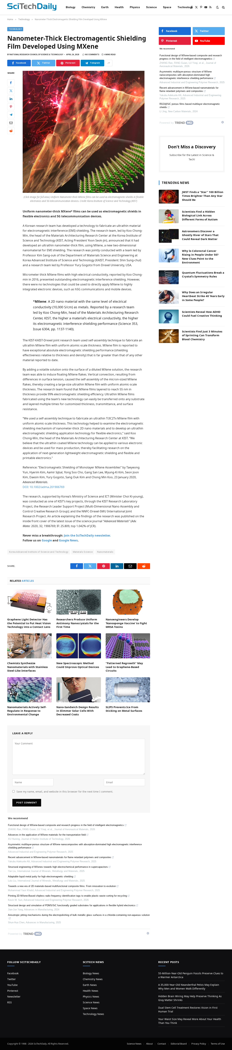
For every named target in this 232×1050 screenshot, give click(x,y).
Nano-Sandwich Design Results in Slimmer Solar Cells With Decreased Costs (77, 710)
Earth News (90, 985)
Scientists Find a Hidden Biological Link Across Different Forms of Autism (200, 215)
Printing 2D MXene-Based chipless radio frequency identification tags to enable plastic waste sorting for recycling (67, 895)
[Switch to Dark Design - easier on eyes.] (217, 7)
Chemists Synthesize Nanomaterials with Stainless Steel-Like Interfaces (27, 666)
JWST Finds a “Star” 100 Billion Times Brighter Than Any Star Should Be (202, 196)
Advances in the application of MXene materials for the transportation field (47, 834)
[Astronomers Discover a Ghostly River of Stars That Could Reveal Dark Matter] (169, 236)
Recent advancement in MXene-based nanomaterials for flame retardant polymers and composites (59, 857)
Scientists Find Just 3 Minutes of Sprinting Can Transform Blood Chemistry (202, 335)
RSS (9, 1002)
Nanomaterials (105, 552)
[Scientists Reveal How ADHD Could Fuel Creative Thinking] (169, 316)
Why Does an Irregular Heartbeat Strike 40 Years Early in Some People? (203, 296)
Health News (90, 990)
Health (119, 7)
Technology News (93, 1014)
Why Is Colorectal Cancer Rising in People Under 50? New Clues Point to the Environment (200, 256)
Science (151, 7)
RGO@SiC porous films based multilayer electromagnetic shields (190, 106)
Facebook (12, 973)
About (149, 1043)
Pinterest (12, 990)
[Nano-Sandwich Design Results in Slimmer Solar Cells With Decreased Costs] (78, 689)
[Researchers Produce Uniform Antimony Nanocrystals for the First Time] (78, 602)
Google (47, 540)
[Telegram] (10, 114)
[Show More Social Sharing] (108, 63)
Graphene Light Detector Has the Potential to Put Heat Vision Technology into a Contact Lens (29, 623)
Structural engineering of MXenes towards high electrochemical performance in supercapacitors (58, 867)
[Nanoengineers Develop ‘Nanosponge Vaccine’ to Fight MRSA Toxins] (128, 602)
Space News (90, 1008)
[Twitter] (10, 90)
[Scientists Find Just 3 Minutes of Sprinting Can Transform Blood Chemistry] (169, 336)
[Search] (223, 7)
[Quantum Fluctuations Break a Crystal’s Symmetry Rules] (169, 277)
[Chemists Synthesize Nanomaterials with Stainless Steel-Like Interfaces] (29, 645)
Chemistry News (93, 979)
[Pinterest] (10, 106)
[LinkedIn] (10, 98)
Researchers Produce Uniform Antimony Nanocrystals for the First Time (77, 623)
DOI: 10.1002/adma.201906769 (43, 487)
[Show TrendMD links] (147, 933)
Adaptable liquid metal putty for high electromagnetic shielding (40, 876)
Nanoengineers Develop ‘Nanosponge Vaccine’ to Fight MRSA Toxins (126, 623)
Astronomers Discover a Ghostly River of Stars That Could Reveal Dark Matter (200, 235)
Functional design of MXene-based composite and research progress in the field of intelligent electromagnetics (66, 825)
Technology (185, 7)
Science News (91, 1002)
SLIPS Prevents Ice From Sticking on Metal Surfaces (124, 708)
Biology (70, 7)
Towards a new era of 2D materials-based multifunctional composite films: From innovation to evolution (62, 886)
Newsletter (13, 996)
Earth (105, 7)
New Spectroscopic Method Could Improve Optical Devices (77, 665)
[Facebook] (10, 82)
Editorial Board (179, 1043)
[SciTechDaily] (31, 7)
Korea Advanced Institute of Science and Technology (38, 552)
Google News (68, 540)
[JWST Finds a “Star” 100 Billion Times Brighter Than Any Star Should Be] (169, 197)
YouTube (12, 985)
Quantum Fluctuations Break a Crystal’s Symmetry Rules (203, 274)
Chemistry (88, 7)
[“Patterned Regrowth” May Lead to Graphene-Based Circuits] (128, 645)
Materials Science (83, 552)
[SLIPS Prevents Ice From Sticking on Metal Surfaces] (128, 689)
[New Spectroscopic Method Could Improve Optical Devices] (78, 645)
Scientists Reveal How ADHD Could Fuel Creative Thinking (202, 313)
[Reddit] (10, 130)
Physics (135, 7)
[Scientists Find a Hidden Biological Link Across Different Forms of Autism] (169, 216)
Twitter (11, 979)
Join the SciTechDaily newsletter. (87, 535)
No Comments (92, 55)
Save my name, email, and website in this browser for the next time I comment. (64, 791)
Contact (162, 1043)
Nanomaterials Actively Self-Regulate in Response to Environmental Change (26, 710)
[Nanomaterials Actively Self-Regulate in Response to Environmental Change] (29, 689)
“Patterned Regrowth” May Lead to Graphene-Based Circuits (124, 666)
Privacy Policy (198, 1043)
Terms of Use (218, 1043)
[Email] (10, 122)
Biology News (91, 973)
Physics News (91, 996)
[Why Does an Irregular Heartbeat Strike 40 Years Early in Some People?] (169, 297)
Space (167, 7)
